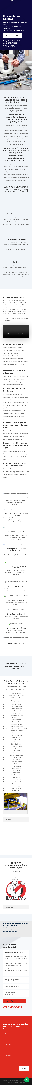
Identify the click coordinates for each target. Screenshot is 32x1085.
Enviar (24, 1069)
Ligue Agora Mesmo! (14, 1001)
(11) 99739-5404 (12, 35)
